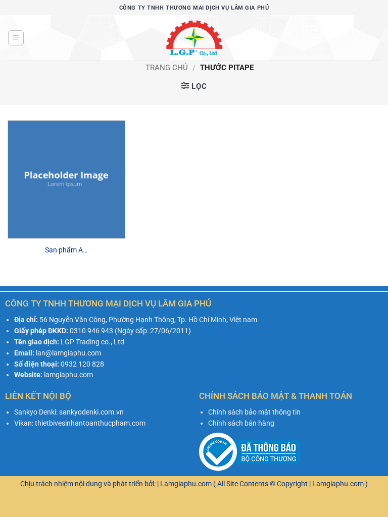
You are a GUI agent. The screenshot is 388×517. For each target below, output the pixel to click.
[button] (15, 37)
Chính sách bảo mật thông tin (254, 412)
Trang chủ (167, 67)
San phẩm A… (66, 250)
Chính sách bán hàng (241, 423)
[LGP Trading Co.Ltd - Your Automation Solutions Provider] (194, 38)
